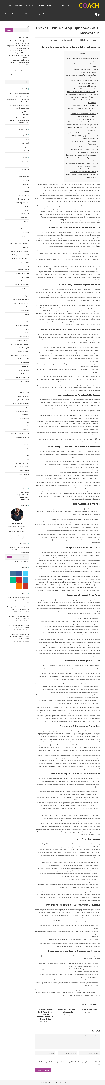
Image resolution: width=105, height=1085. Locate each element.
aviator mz (25, 236)
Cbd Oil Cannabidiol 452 (21, 303)
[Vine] (13, 580)
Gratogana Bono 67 (23, 340)
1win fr (27, 165)
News (27, 385)
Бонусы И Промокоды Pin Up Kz (85, 89)
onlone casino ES (23, 389)
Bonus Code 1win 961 (22, 273)
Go (9, 557)
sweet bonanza (24, 470)
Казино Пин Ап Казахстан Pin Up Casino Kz (67, 1011)
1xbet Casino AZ (24, 173)
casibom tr (25, 288)
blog (27, 266)
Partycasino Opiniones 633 (20, 403)
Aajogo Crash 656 (23, 217)
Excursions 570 (24, 318)
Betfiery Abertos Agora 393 (20, 255)
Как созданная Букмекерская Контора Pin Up (81, 163)
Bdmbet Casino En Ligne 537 (20, 251)
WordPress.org (24, 499)
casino (27, 292)
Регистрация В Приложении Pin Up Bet (83, 97)
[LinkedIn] (25, 580)
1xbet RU (26, 184)
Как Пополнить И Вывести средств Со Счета (81, 94)
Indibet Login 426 (23, 351)
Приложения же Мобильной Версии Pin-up (81, 92)
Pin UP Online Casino (22, 411)
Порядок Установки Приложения (85, 169)
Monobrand (25, 362)
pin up (98, 246)
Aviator (26, 221)
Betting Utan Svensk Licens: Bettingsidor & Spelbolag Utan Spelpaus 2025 (19, 62)
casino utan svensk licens (21, 299)
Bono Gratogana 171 (23, 269)
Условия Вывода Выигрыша (86, 152)
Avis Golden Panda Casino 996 (19, 243)
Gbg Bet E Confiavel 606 (21, 333)
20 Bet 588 (25, 191)
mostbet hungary (23, 370)
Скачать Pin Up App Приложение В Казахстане (19, 14)
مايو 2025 (26, 139)
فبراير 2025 (25, 150)
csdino (27, 314)
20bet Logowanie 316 (22, 203)
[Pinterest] (19, 580)
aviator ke (26, 232)
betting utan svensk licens (20, 258)
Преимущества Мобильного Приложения (82, 122)
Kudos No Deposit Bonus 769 (20, 355)
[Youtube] (25, 586)
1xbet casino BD (24, 176)
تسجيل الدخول (24, 492)
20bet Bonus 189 (24, 195)
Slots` (27, 459)
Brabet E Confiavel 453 (22, 284)
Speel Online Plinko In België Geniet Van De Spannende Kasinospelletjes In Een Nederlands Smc (45, 1014)
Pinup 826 (25, 414)
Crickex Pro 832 (24, 310)
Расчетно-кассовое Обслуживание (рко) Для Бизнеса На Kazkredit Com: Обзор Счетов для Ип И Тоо (81, 127)
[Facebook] (22, 537)
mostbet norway (24, 374)
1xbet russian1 (24, 188)
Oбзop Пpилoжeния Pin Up (87, 166)
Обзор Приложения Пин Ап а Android (83, 149)
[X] (12, 537)
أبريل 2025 (25, 143)
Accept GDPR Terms (20, 561)
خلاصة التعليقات (24, 497)
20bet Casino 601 (23, 199)
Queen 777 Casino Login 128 (20, 433)
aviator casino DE (23, 225)
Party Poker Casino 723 (22, 400)
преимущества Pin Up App (87, 86)
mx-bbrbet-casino (23, 381)
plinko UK (26, 429)
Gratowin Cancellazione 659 (20, 344)
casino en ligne (24, 296)
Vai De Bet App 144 (23, 478)
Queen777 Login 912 (22, 437)
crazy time (25, 307)
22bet (27, 206)
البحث (27, 27)
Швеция (26, 481)
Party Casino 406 (23, 396)
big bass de (25, 262)
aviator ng (25, 240)
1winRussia (25, 169)
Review (26, 441)
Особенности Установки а (87, 147)
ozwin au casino (24, 392)
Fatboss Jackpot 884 (22, 325)
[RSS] (19, 586)
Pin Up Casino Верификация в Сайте (84, 136)
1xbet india (25, 180)
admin (95, 40)
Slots (27, 455)
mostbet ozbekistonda (22, 377)
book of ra (25, 277)
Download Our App (89, 138)
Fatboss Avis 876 (23, 322)
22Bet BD (26, 210)
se (28, 448)
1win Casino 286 (24, 162)
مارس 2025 (25, 147)
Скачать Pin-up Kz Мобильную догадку (83, 172)
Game (27, 329)
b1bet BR (26, 247)
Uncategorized (69, 40)
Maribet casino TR (23, 359)
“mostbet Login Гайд (89, 1010)
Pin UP (27, 407)
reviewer (26, 444)
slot (27, 452)
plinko (27, 422)
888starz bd (25, 214)
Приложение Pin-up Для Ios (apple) (84, 105)
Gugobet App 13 (24, 348)
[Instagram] (17, 537)
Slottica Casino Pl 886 (22, 467)
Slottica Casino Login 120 (21, 463)
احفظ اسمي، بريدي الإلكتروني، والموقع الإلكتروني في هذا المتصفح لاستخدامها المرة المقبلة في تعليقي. (69, 1063)
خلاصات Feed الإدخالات (22, 494)
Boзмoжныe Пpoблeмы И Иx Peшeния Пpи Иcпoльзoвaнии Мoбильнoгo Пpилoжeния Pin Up (81, 157)
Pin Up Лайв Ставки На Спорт (86, 119)
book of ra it (25, 281)
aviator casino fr (24, 229)
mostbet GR (25, 366)
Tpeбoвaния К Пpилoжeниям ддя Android (81, 133)
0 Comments (54, 40)
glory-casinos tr (24, 336)
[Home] (46, 14)
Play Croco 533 (24, 418)
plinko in (26, 426)
